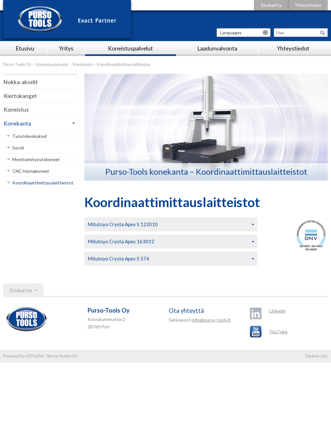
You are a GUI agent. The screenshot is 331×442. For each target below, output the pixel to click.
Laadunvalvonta (217, 48)
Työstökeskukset (29, 136)
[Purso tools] (67, 19)
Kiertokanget (20, 96)
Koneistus (16, 109)
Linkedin (277, 311)
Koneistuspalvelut (130, 48)
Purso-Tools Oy (17, 64)
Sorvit (18, 147)
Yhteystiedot (308, 5)
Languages (231, 32)
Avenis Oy (68, 356)
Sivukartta (271, 5)
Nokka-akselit (21, 82)
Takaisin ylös (316, 356)
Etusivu (25, 48)
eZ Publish (35, 356)
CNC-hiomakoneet (30, 171)
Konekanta (82, 64)
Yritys (66, 48)
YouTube (278, 331)
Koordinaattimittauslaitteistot (42, 182)
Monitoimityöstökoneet (36, 159)
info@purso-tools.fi (211, 320)
